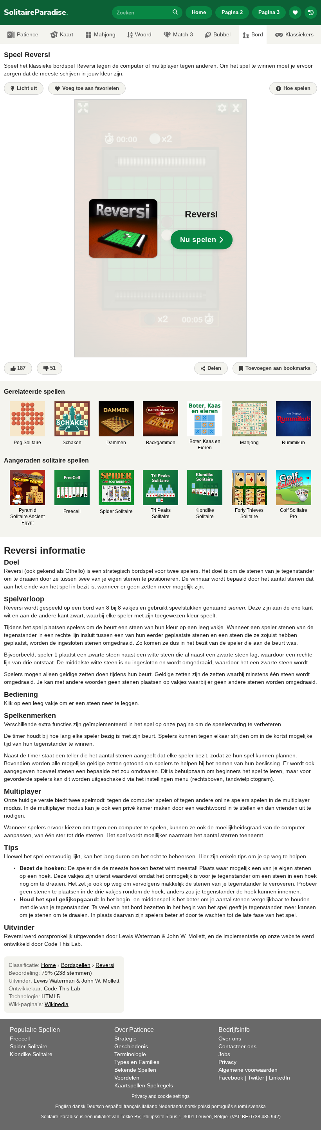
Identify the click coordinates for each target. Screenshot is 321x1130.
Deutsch (95, 1106)
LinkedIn (279, 1077)
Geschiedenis (131, 1046)
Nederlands (171, 1106)
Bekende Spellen (135, 1070)
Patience (27, 34)
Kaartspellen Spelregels (143, 1085)
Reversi (105, 965)
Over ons (229, 1038)
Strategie (125, 1038)
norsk (191, 1106)
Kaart (66, 34)
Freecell (20, 1038)
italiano (149, 1106)
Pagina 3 (269, 12)
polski (204, 1106)
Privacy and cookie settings (160, 1096)
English (63, 1106)
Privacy (227, 1062)
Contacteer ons (237, 1046)
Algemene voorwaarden (248, 1070)
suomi (240, 1106)
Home (199, 12)
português (222, 1106)
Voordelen (126, 1077)
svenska (257, 1106)
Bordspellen (75, 965)
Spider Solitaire (28, 1046)
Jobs (224, 1054)
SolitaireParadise (36, 12)
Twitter (256, 1077)
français (132, 1106)
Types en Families (136, 1062)
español (114, 1106)
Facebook (230, 1077)
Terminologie (130, 1054)
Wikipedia (57, 1004)
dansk (78, 1106)
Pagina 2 (232, 12)
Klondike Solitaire (31, 1054)
